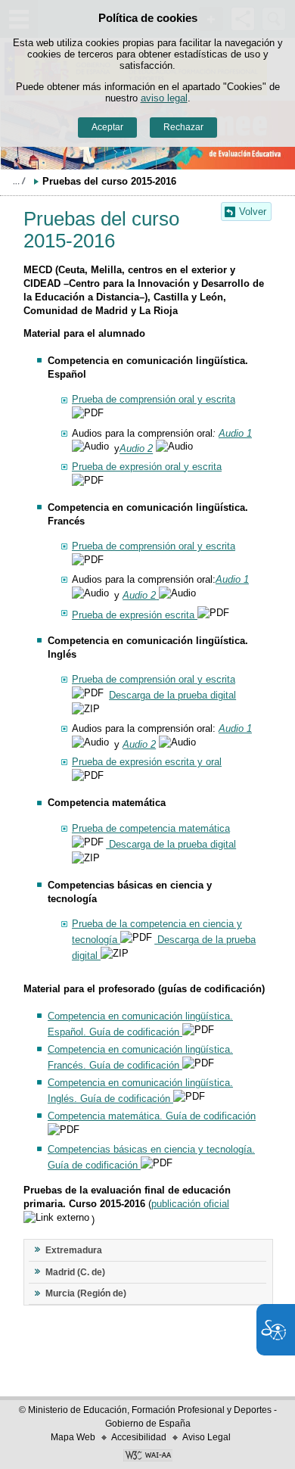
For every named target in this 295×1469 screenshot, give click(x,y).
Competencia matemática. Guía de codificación (152, 1116)
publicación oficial (190, 1203)
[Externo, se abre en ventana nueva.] (147, 1456)
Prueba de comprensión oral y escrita (153, 399)
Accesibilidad (138, 1437)
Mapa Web (73, 1437)
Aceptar (107, 127)
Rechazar (183, 127)
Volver (252, 211)
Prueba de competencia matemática (151, 828)
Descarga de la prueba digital (172, 695)
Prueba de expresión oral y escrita (147, 466)
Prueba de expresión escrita (134, 615)
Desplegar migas (19, 181)
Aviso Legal (206, 1437)
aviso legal (164, 98)
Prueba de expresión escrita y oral (147, 761)
